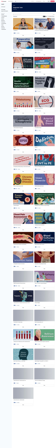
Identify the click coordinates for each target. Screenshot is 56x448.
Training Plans (3, 29)
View (23, 35)
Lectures (2, 17)
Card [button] (44, 16)
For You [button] (32, 1)
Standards (3, 27)
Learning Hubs (3, 23)
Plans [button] (44, 1)
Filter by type (15, 16)
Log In (49, 1)
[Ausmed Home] (3, 1)
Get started (52, 1)
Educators (3, 20)
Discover (3, 6)
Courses (2, 14)
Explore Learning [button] (10, 1)
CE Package (3, 9)
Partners (2, 26)
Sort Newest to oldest (51, 16)
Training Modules (4, 16)
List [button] (47, 16)
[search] (54, 14)
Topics (14, 5)
